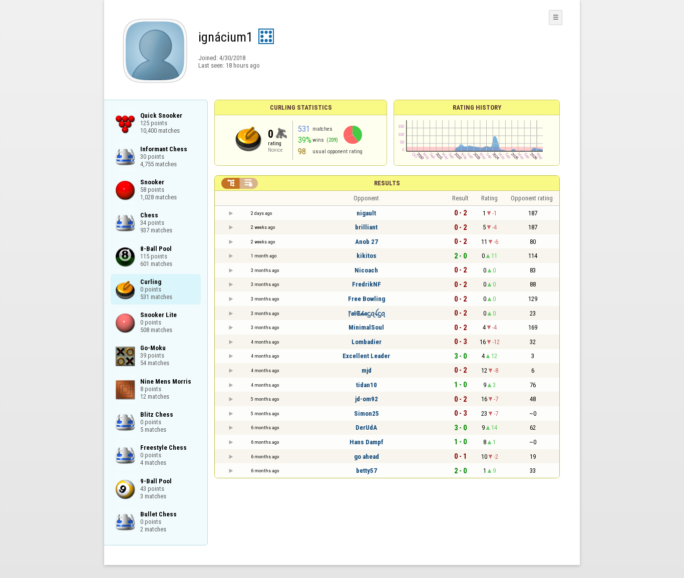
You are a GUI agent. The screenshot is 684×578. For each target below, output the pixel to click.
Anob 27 (366, 241)
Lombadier (367, 342)
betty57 (366, 470)
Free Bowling (366, 299)
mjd (367, 370)
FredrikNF (366, 284)
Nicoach (366, 270)
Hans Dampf (367, 442)
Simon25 (366, 413)
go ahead (366, 456)
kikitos (367, 255)
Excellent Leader (366, 356)
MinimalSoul (366, 327)
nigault (366, 213)
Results (387, 183)
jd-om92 (366, 399)
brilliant (366, 227)
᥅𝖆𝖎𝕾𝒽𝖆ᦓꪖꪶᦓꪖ (366, 313)
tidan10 (366, 385)
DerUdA (366, 427)
